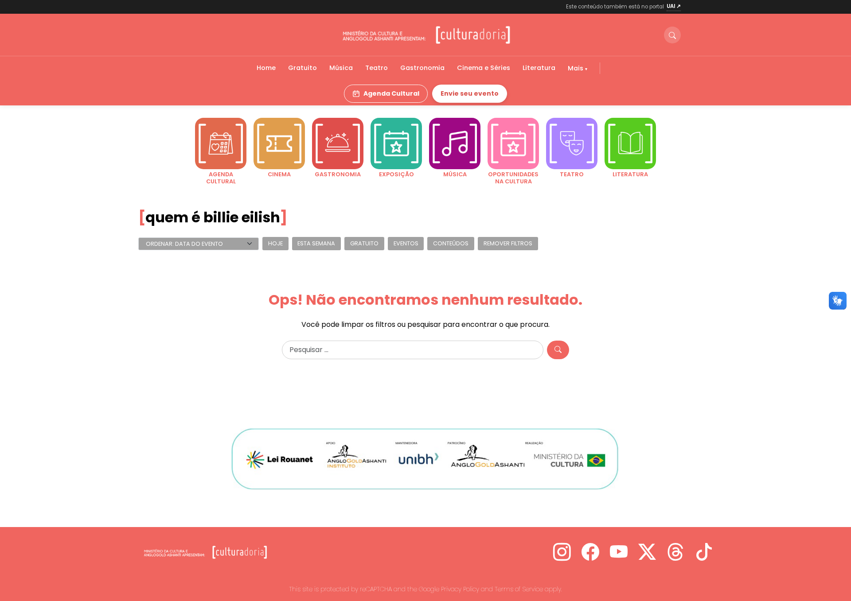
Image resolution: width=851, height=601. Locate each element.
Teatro (376, 67)
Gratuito (302, 67)
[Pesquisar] (558, 350)
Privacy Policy (460, 589)
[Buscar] (672, 35)
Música (341, 67)
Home (266, 67)
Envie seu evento (470, 93)
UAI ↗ (674, 6)
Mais (576, 68)
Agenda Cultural (391, 93)
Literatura (539, 67)
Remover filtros (508, 244)
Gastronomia (422, 67)
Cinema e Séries (483, 67)
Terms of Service (519, 589)
